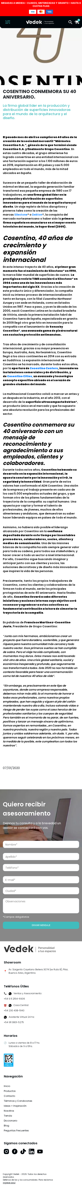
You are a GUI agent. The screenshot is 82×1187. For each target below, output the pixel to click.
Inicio (7, 1086)
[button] (70, 22)
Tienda (8, 1115)
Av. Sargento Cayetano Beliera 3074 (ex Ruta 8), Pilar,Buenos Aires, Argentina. (38, 971)
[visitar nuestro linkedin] (31, 1151)
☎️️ (5, 1005)
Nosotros (9, 1110)
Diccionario (10, 1120)
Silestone (20, 215)
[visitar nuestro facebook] (15, 1151)
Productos (10, 1091)
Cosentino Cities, (20, 376)
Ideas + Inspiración (15, 1105)
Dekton (37, 215)
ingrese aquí (9, 1182)
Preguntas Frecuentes (16, 1130)
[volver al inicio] (30, 949)
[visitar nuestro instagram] (6, 1151)
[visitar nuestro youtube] (40, 1151)
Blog (6, 1125)
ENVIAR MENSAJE (41, 925)
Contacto (9, 1096)
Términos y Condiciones (18, 1100)
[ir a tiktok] (23, 1151)
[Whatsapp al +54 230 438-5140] (10, 1005)
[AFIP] (8, 1060)
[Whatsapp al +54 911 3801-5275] (10, 993)
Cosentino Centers (44, 368)
